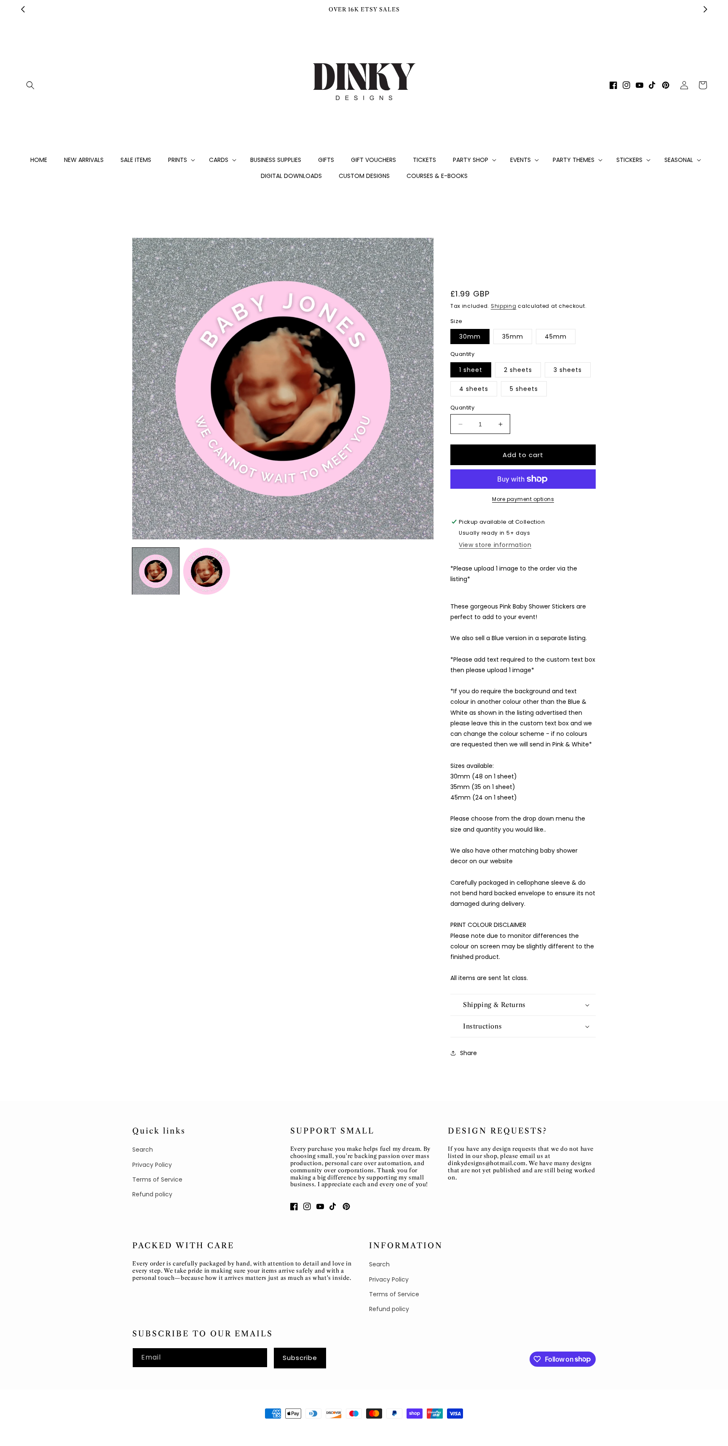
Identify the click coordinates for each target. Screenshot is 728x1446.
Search (142, 1149)
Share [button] (468, 1053)
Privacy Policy (152, 1165)
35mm (512, 336)
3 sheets (568, 370)
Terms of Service (157, 1179)
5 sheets (524, 389)
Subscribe (300, 1357)
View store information (495, 545)
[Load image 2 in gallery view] (206, 571)
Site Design (213, 1429)
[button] (30, 85)
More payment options (523, 499)
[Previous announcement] (22, 9)
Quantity (462, 408)
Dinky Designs (172, 1429)
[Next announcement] (705, 9)
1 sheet (470, 370)
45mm (556, 336)
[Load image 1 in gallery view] (155, 571)
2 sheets (518, 370)
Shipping (504, 306)
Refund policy (152, 1194)
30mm (470, 336)
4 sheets (473, 389)
